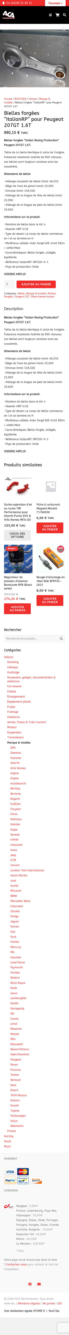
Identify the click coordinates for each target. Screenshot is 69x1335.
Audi (13, 880)
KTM (13, 860)
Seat (13, 1085)
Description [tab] (13, 309)
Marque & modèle (36, 293)
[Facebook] (30, 1284)
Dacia (13, 814)
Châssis (11, 691)
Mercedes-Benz (20, 901)
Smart (14, 1090)
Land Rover (17, 962)
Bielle (21, 293)
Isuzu (13, 850)
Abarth (15, 763)
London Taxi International (27, 870)
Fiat (12, 931)
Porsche (15, 1069)
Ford (13, 936)
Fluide (11, 706)
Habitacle (13, 717)
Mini (12, 1039)
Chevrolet (16, 906)
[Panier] (57, 15)
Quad (7, 1141)
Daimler (15, 824)
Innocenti (16, 844)
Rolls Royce (17, 982)
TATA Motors (18, 1095)
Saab (13, 988)
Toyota (14, 1110)
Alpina (14, 773)
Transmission (15, 737)
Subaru (15, 1100)
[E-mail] (39, 1284)
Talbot (14, 1074)
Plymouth (16, 967)
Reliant (15, 977)
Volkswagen (18, 1115)
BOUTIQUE (20, 99)
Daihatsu (16, 819)
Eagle (14, 829)
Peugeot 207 (22, 296)
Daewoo (15, 752)
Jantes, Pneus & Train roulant (26, 722)
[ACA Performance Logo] (9, 15)
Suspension (14, 732)
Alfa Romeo (18, 768)
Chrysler (15, 809)
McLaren (15, 890)
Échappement (16, 696)
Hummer (15, 758)
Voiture (33, 99)
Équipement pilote (19, 701)
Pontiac (15, 972)
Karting (8, 1136)
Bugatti (15, 798)
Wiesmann (16, 1126)
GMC (13, 747)
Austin (14, 885)
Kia (12, 1013)
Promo (11, 1131)
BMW (13, 896)
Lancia (14, 1018)
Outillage (13, 672)
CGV (59, 1303)
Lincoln (15, 865)
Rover (14, 1064)
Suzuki (14, 1105)
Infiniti (14, 839)
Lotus (13, 1023)
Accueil (8, 99)
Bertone (15, 793)
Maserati (16, 1028)
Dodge (14, 916)
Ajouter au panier (36, 284)
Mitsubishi (16, 1044)
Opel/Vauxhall (19, 1054)
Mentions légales (29, 1303)
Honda (14, 941)
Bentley (15, 788)
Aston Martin (18, 875)
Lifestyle (12, 667)
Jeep (13, 855)
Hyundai (15, 957)
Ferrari (14, 926)
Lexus (13, 993)
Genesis (15, 834)
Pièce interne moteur (42, 296)
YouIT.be (54, 1310)
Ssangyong (17, 1008)
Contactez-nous (16, 1264)
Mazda (14, 1034)
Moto (7, 1146)
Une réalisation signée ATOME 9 (24, 1310)
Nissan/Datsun (19, 1049)
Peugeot (9, 296)
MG (12, 952)
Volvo (14, 1121)
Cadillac (15, 803)
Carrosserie (14, 686)
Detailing (13, 662)
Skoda (14, 1003)
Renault (15, 1079)
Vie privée (48, 1303)
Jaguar (14, 921)
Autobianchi (18, 783)
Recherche (61, 638)
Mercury (15, 947)
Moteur (52, 293)
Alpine (14, 778)
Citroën (15, 911)
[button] (50, 15)
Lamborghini (18, 998)
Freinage (12, 711)
